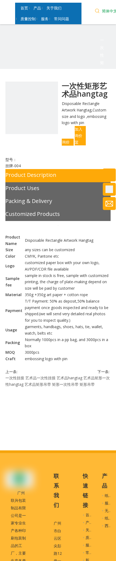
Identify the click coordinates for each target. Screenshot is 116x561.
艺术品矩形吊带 (38, 384)
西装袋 (110, 525)
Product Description (30, 174)
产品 (89, 522)
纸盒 (108, 518)
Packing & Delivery (28, 201)
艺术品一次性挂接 (40, 377)
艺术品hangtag (69, 377)
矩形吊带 (87, 384)
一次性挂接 (14, 377)
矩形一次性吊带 (65, 384)
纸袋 (108, 495)
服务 (89, 545)
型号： (11, 159)
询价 (66, 142)
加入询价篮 (78, 136)
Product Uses (22, 188)
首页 (89, 514)
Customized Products (32, 214)
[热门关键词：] (97, 11)
